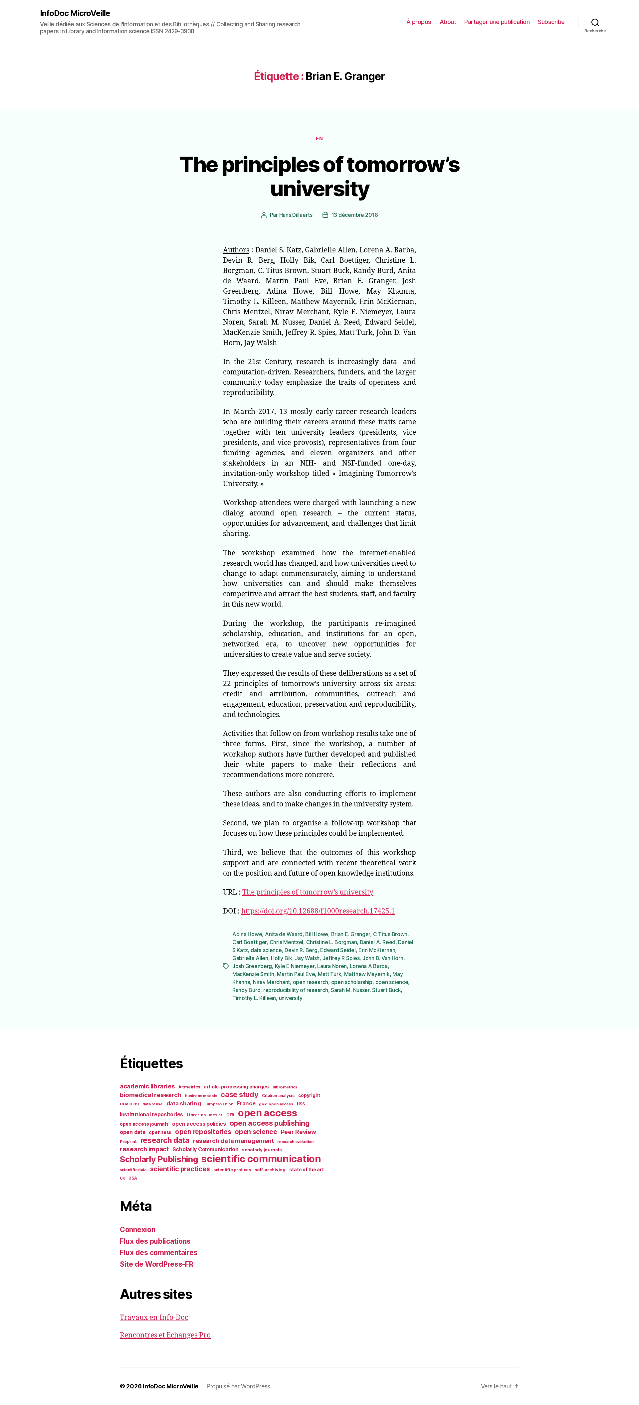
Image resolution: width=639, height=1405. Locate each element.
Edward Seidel (338, 950)
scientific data (133, 1170)
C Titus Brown (390, 934)
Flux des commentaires (158, 1252)
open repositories (203, 1132)
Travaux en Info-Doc (154, 1317)
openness (160, 1132)
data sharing (183, 1103)
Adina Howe (247, 934)
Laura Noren (332, 966)
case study (239, 1094)
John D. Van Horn (382, 958)
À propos (418, 21)
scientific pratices (232, 1169)
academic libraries (147, 1086)
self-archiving (270, 1169)
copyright (309, 1095)
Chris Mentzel (287, 942)
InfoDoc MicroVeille (75, 13)
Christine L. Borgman (331, 942)
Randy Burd (246, 990)
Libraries (196, 1114)
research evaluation (295, 1141)
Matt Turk (329, 974)
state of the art (306, 1169)
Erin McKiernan (376, 950)
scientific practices (180, 1169)
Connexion (137, 1229)
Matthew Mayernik (367, 974)
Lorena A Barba (369, 966)
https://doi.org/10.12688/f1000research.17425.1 (318, 911)
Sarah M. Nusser (350, 990)
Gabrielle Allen (250, 958)
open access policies (199, 1123)
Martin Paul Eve (296, 974)
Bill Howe (316, 934)
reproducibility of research (295, 990)
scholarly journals (262, 1149)
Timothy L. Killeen (254, 998)
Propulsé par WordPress (238, 1386)
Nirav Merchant (271, 982)
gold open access (276, 1104)
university (291, 998)
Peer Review (298, 1131)
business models (201, 1095)
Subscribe (551, 21)
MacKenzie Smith (253, 974)
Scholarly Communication (205, 1149)
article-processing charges (236, 1086)
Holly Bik (281, 958)
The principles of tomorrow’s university (319, 176)
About (448, 21)
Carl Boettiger (249, 942)
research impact (144, 1149)
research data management (233, 1140)
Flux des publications (155, 1241)
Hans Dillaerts (296, 214)
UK (122, 1178)
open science (391, 982)
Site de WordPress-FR (156, 1264)
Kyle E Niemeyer (295, 966)
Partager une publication (497, 21)
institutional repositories (151, 1114)
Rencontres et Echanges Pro (165, 1335)
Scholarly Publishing (159, 1159)
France (246, 1103)
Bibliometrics (285, 1087)
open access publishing (270, 1123)
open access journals (144, 1124)
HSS (301, 1104)
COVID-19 (129, 1104)
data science (266, 950)
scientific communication (261, 1159)
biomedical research (150, 1094)
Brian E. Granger (350, 934)
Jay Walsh (307, 958)
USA (132, 1178)
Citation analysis (278, 1095)
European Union (218, 1104)
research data (165, 1140)
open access (267, 1113)
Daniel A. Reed (377, 942)
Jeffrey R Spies (341, 958)
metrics (216, 1115)
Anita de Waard (284, 934)
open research (310, 982)
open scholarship (352, 982)
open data (132, 1132)
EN (319, 139)
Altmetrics (189, 1086)
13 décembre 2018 (354, 214)
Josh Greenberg (252, 966)
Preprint (128, 1141)
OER (230, 1115)
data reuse (152, 1104)
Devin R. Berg (301, 950)
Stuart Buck (386, 990)
